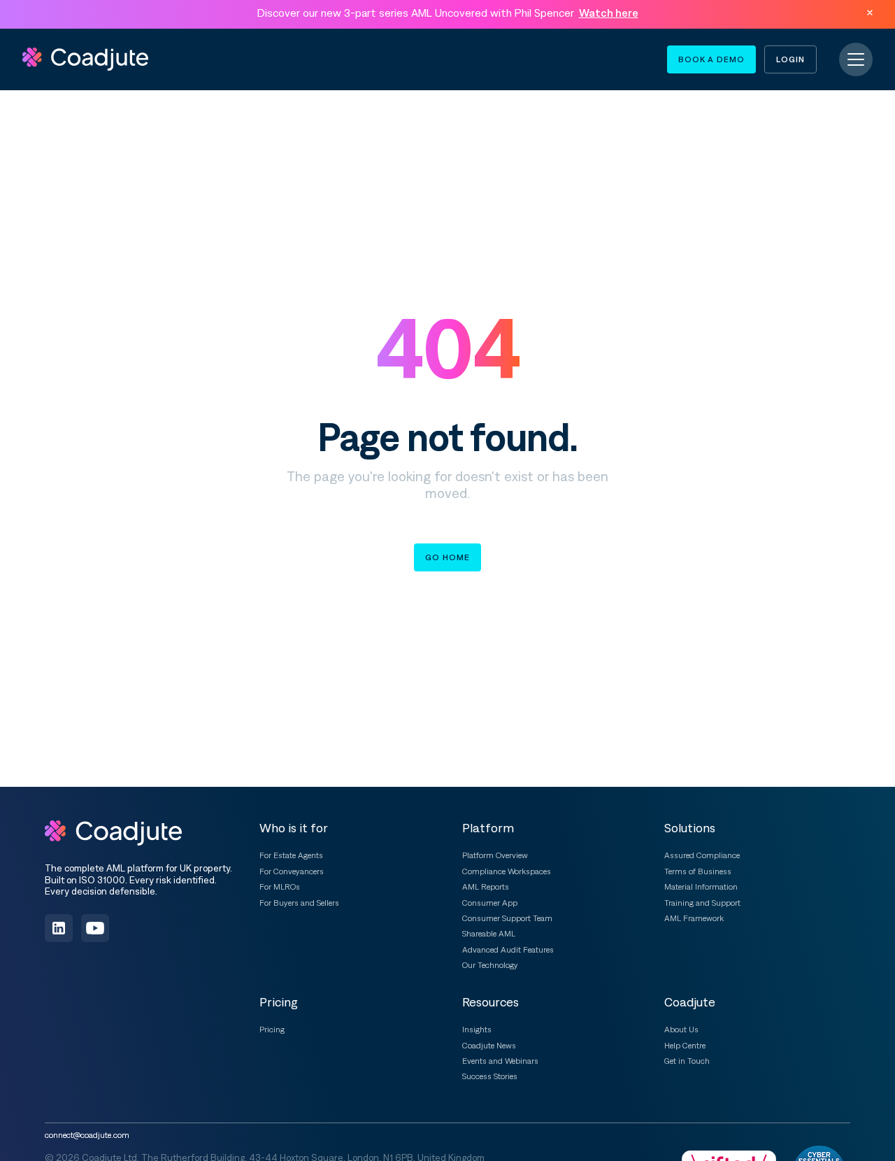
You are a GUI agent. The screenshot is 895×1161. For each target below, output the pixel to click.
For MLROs (279, 887)
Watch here (608, 12)
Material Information (701, 887)
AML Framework (694, 918)
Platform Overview (495, 855)
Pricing (272, 1029)
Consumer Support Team (507, 918)
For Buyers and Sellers (299, 903)
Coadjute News (489, 1045)
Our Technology (490, 965)
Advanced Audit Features (508, 950)
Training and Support (702, 903)
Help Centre (685, 1045)
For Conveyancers (291, 871)
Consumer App (489, 903)
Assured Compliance (702, 855)
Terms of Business (697, 871)
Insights (477, 1029)
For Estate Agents (291, 855)
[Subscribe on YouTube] (95, 928)
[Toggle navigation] (856, 59)
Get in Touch (687, 1061)
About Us (681, 1029)
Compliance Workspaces (506, 871)
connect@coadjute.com (87, 1135)
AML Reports (485, 887)
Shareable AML (488, 934)
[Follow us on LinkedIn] (59, 928)
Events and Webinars (500, 1061)
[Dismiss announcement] (869, 12)
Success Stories (489, 1076)
